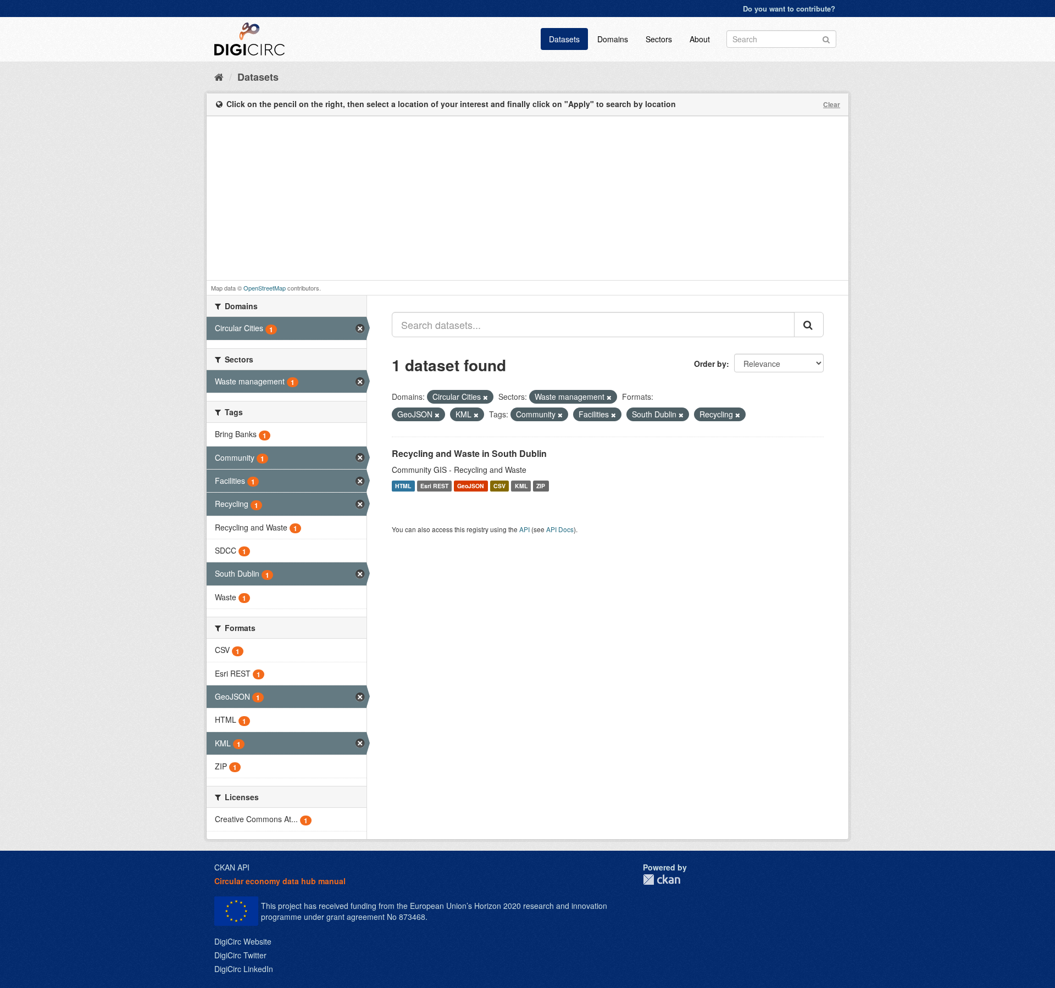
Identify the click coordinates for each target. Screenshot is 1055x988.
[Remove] (485, 397)
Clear (831, 104)
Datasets (564, 39)
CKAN (661, 879)
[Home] (219, 76)
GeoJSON (470, 486)
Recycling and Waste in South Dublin (469, 453)
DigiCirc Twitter (240, 955)
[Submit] (826, 38)
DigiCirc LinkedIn (243, 968)
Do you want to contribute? (789, 8)
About (700, 39)
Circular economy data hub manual (280, 880)
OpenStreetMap (264, 287)
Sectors (659, 39)
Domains (612, 39)
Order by (710, 363)
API (524, 529)
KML (521, 486)
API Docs (560, 529)
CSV (499, 486)
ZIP (540, 486)
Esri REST (434, 486)
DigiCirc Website (242, 941)
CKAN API (231, 867)
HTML (403, 486)
